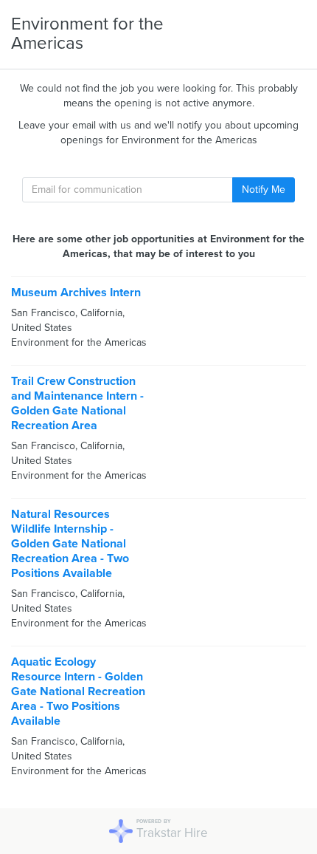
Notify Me (263, 189)
